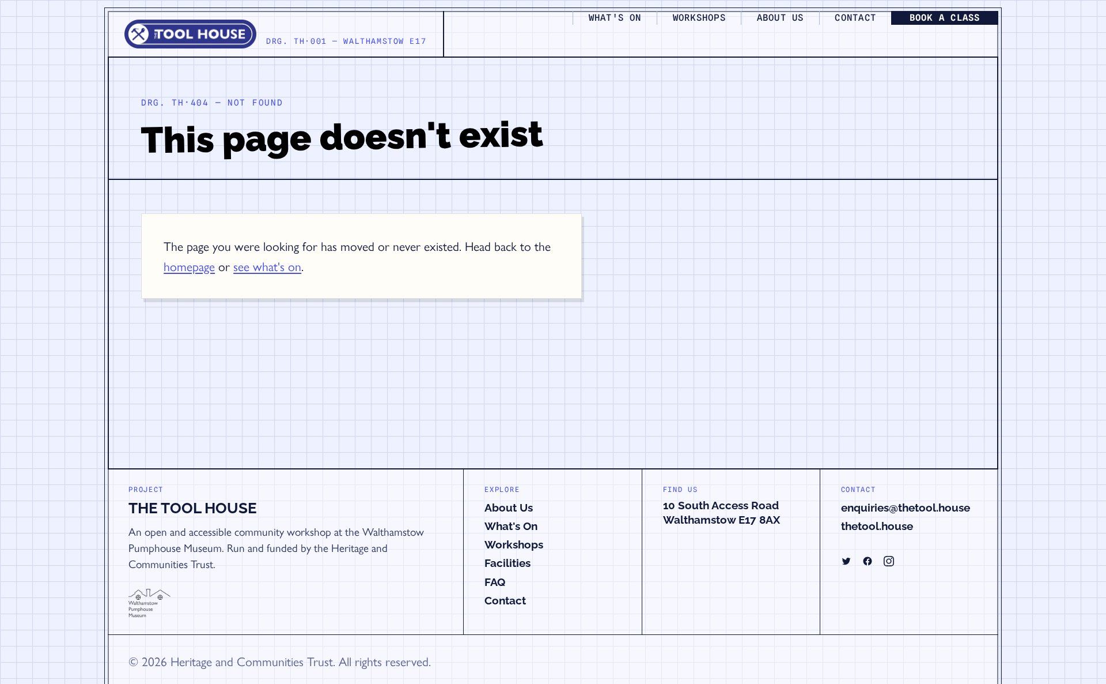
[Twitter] (846, 561)
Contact (505, 600)
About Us (508, 507)
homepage (189, 266)
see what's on (267, 266)
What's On (510, 526)
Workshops (513, 544)
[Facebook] (867, 561)
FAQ (494, 582)
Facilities (507, 563)
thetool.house (877, 526)
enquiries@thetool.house (905, 507)
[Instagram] (889, 561)
